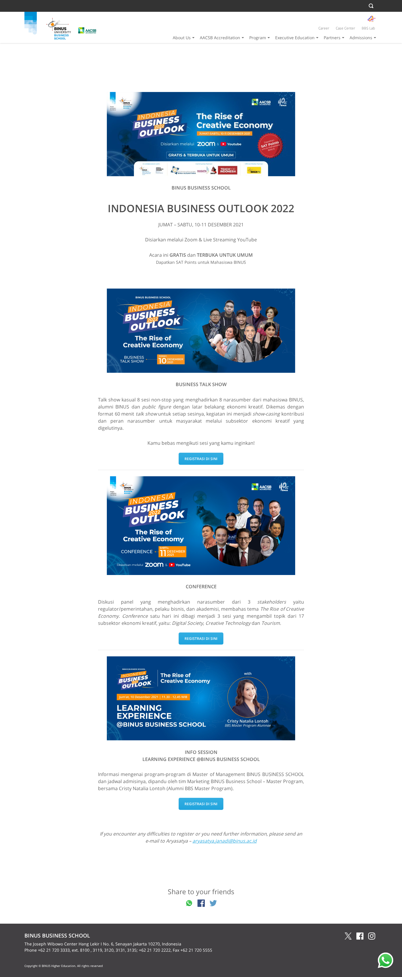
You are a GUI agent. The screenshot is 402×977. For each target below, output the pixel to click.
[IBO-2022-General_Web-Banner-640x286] (201, 134)
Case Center (345, 28)
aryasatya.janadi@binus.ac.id (224, 841)
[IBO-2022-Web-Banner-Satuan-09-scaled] (201, 698)
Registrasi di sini (201, 458)
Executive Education (295, 37)
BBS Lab (368, 28)
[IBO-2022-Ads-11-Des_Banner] (201, 525)
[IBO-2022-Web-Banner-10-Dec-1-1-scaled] (201, 331)
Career (323, 28)
